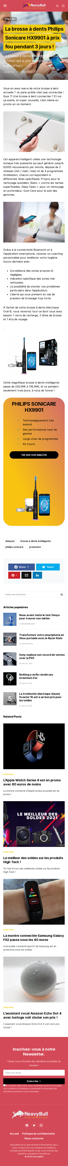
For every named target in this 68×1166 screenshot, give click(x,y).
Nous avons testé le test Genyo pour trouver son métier (39, 616)
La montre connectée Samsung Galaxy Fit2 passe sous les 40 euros (33, 938)
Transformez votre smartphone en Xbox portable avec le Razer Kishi (41, 636)
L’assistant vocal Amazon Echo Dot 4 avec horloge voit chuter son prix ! (32, 1015)
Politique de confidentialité (38, 1133)
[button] (5, 6)
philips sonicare (14, 547)
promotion (35, 547)
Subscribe (32, 1081)
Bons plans (10, 19)
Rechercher (62, 595)
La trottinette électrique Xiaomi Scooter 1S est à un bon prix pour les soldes (40, 697)
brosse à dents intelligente (35, 541)
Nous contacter (34, 1138)
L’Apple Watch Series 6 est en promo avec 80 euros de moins (32, 782)
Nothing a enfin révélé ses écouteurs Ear (36, 676)
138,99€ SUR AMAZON (34, 455)
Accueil (14, 1133)
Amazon (10, 541)
